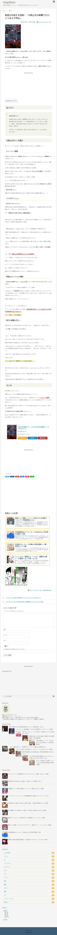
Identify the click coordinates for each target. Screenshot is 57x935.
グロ (50, 22)
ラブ (29, 895)
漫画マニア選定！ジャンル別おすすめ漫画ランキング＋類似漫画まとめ (31, 519)
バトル (29, 856)
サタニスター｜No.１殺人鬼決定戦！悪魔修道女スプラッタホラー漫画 (24, 601)
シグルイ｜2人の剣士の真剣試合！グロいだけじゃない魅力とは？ (23, 597)
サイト (5, 640)
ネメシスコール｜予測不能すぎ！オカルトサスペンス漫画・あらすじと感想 (28, 774)
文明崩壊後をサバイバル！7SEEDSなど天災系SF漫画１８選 (24, 832)
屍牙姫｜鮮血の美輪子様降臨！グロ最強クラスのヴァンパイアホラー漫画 (27, 839)
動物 (29, 891)
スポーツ (29, 888)
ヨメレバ (24, 431)
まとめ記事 (29, 852)
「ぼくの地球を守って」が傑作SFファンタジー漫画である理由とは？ (27, 747)
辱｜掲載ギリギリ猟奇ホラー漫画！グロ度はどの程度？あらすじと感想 (27, 810)
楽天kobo (42, 438)
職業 (29, 884)
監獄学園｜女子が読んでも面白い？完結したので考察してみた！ (25, 781)
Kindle (32, 438)
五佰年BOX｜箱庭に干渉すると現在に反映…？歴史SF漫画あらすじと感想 (28, 803)
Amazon (22, 438)
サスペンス (41, 22)
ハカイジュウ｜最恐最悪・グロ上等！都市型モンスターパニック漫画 (34, 729)
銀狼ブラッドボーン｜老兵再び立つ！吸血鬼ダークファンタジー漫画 (26, 817)
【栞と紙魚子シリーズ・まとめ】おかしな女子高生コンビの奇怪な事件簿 (45, 742)
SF (29, 860)
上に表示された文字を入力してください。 (14, 649)
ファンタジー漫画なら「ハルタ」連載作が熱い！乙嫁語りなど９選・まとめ (31, 557)
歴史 (29, 881)
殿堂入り (29, 902)
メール (5, 635)
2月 (5, 915)
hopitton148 (48, 590)
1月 (5, 917)
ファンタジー (29, 863)
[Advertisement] (28, 84)
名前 (4, 629)
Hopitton (9, 2)
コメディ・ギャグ (29, 898)
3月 (5, 913)
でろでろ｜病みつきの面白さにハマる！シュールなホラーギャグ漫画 (34, 749)
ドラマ (29, 877)
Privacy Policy (28, 930)
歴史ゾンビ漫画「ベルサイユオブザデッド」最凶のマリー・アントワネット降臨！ (30, 825)
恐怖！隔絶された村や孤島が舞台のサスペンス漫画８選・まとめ (26, 726)
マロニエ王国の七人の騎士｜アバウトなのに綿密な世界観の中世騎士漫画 (45, 762)
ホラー (46, 22)
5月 (5, 912)
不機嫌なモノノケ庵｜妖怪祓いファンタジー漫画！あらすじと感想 (26, 788)
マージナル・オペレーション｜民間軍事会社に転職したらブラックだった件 (28, 795)
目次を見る (13, 100)
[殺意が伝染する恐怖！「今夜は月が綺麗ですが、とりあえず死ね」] (22, 476)
